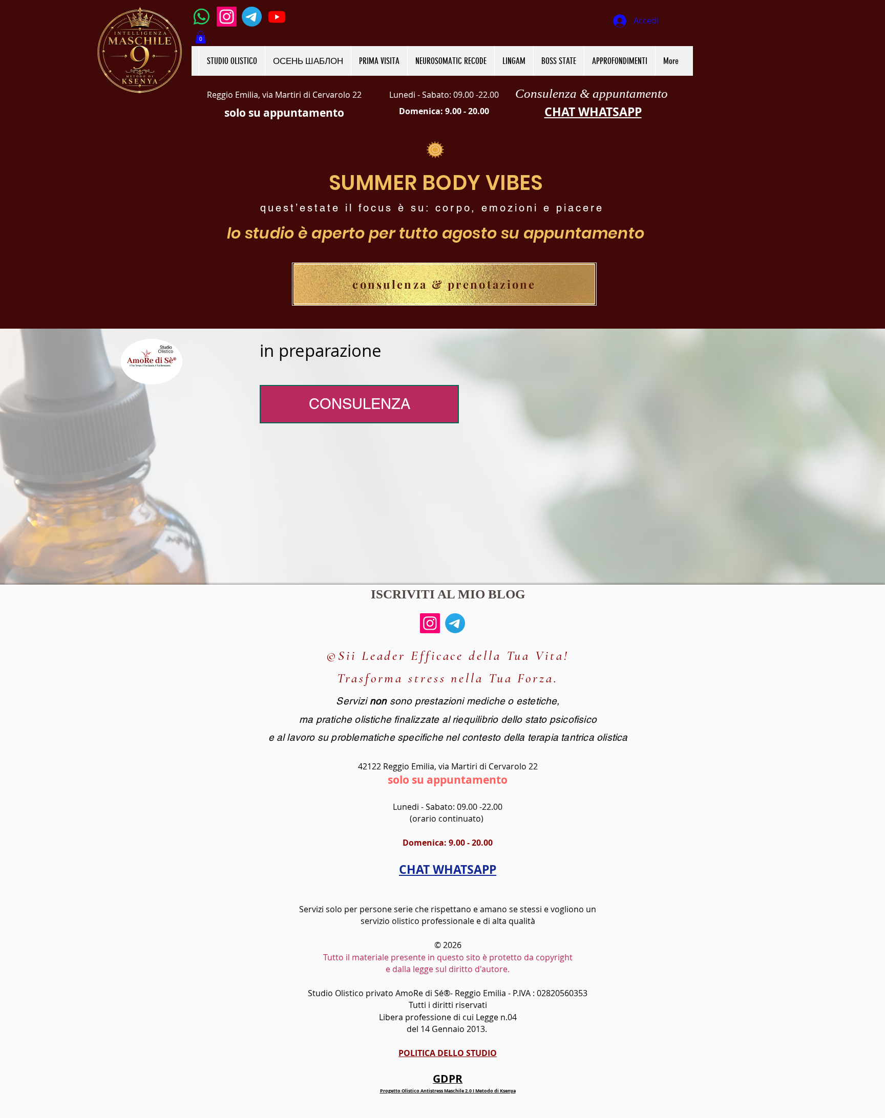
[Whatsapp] (202, 17)
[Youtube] (277, 17)
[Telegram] (252, 17)
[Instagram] (227, 17)
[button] (200, 37)
